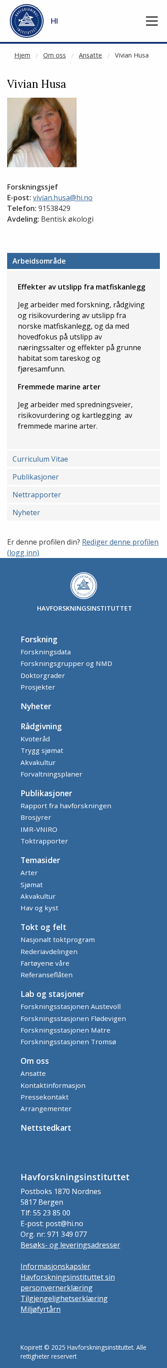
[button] (152, 21)
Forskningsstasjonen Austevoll (70, 1006)
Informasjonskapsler (55, 1266)
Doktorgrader (42, 675)
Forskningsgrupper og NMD (66, 663)
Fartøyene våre (44, 963)
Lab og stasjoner (52, 993)
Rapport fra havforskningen (65, 805)
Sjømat (31, 884)
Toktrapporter (44, 840)
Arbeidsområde (39, 261)
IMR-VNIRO (38, 829)
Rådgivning (41, 726)
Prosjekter (37, 686)
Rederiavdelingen (48, 951)
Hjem (22, 55)
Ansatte (90, 55)
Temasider (40, 860)
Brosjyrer (35, 817)
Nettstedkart (45, 1127)
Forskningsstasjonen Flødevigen (73, 1018)
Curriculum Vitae (40, 459)
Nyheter (26, 512)
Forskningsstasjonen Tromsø (68, 1041)
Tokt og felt (43, 927)
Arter (29, 872)
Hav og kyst (39, 907)
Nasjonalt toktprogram (57, 939)
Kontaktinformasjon (53, 1085)
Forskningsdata (45, 651)
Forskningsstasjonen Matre (65, 1029)
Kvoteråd (35, 738)
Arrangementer (46, 1108)
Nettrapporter (36, 495)
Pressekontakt (44, 1096)
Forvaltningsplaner (51, 773)
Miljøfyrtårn (40, 1309)
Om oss (54, 55)
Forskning (38, 639)
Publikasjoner (35, 477)
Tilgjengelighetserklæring (64, 1298)
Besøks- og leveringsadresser (70, 1245)
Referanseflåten (46, 974)
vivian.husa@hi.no (63, 198)
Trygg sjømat (41, 750)
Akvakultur (38, 762)
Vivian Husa (132, 55)
